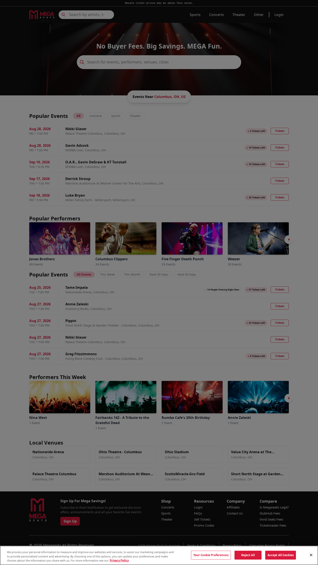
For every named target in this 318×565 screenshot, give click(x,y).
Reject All (248, 555)
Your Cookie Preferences (210, 555)
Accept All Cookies (281, 555)
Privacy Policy (119, 560)
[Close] (311, 555)
